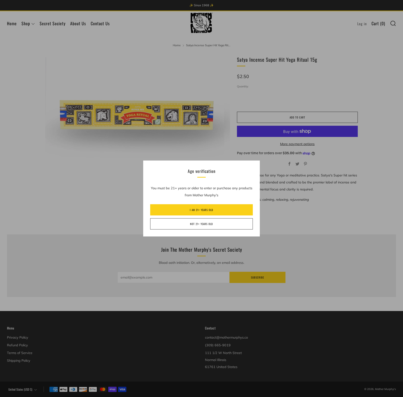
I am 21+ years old (201, 210)
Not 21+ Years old (201, 224)
